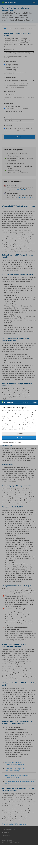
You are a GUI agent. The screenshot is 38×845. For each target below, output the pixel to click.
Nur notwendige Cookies (30, 402)
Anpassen (19, 434)
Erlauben (19, 438)
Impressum (18, 442)
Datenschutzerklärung (8, 442)
